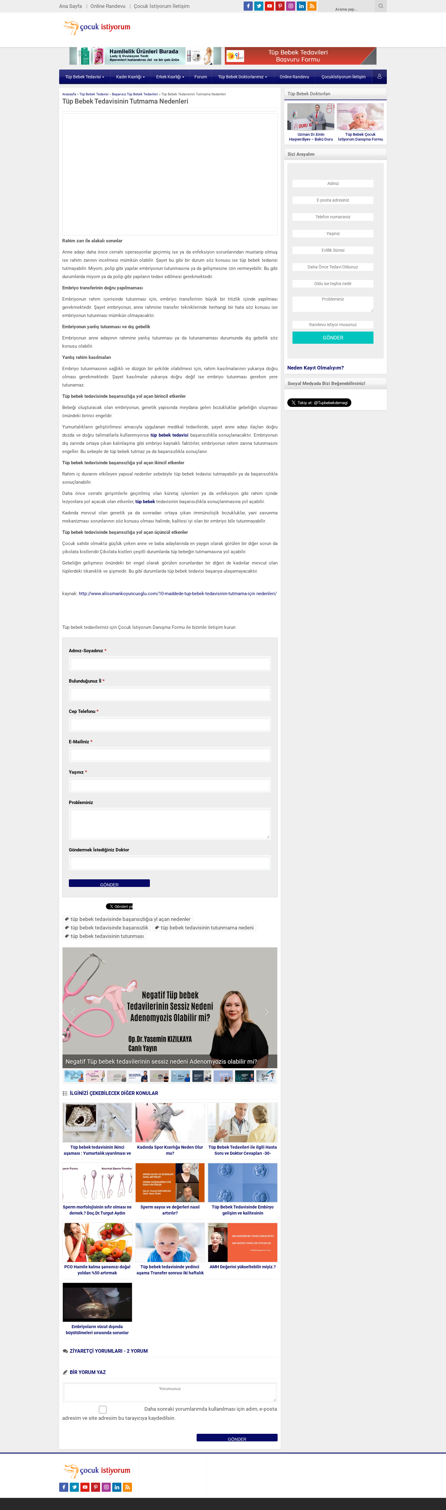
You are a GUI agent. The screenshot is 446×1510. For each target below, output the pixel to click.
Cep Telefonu (84, 711)
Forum (200, 76)
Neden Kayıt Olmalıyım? (315, 368)
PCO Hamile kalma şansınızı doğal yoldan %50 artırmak (97, 1269)
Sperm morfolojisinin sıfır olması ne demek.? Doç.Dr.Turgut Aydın (97, 1210)
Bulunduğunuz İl (87, 681)
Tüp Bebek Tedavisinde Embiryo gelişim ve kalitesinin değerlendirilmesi (243, 1213)
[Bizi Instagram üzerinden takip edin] (290, 6)
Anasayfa (69, 94)
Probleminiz (81, 802)
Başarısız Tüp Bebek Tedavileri (135, 94)
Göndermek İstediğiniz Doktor (99, 850)
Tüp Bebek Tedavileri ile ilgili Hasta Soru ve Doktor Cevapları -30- (242, 1150)
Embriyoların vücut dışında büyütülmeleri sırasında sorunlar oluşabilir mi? (97, 1332)
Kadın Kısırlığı (128, 76)
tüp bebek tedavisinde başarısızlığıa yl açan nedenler (131, 919)
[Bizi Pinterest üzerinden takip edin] (280, 6)
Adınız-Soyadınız (87, 650)
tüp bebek (145, 501)
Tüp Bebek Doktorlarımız (241, 76)
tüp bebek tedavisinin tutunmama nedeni (207, 928)
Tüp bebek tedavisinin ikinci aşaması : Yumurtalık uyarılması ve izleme (97, 1153)
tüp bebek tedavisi (168, 435)
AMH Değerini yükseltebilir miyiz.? (243, 1266)
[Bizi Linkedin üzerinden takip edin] (301, 6)
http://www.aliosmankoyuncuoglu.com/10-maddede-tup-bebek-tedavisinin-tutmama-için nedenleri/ (178, 593)
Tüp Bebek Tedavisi (83, 76)
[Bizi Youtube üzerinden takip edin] (269, 6)
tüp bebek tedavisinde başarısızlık (109, 928)
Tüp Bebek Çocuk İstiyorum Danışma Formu (360, 136)
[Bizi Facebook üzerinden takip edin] (248, 6)
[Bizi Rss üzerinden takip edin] (311, 6)
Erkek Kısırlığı (168, 76)
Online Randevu (107, 6)
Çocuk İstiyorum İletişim (162, 6)
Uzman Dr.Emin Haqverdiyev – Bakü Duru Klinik (311, 139)
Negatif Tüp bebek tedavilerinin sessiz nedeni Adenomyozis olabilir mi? (161, 1061)
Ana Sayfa (70, 6)
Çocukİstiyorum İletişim (344, 76)
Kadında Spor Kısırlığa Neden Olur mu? (170, 1150)
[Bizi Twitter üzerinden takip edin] (258, 6)
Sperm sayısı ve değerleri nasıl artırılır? (170, 1210)
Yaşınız (78, 772)
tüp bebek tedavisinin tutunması (107, 936)
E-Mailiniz (81, 742)
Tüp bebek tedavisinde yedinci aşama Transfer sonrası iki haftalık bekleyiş (170, 1272)
